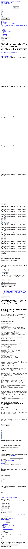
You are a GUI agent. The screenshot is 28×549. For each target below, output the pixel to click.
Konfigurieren (15, 545)
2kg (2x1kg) (6, 270)
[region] (14, 155)
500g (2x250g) (6, 273)
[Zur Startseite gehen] (5, 3)
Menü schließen (6, 18)
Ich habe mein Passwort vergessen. (8, 460)
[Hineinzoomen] (8, 223)
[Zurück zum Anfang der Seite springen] (2, 541)
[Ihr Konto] (2, 16)
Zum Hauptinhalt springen (6, 1)
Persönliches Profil (9, 23)
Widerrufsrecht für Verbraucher (10, 525)
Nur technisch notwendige (6, 545)
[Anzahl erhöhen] (9, 280)
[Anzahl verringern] (3, 280)
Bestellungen (20, 23)
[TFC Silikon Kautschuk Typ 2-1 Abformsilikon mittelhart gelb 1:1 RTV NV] (14, 58)
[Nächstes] (5, 204)
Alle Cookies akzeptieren (6, 546)
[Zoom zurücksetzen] (5, 223)
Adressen (15, 23)
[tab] (15, 291)
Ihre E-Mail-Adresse (5, 457)
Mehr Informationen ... (18, 543)
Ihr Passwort (4, 459)
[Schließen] (1, 221)
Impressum (5, 524)
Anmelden (3, 21)
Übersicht (3, 23)
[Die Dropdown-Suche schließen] (17, 7)
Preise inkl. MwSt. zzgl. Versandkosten (9, 260)
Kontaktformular (11, 518)
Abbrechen (3, 463)
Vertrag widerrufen (5, 519)
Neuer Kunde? (13, 455)
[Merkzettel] (1, 14)
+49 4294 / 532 (19, 514)
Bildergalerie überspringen (6, 56)
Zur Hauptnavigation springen (11, 2)
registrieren (5, 22)
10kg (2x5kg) (6, 272)
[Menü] (2, 5)
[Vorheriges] (2, 204)
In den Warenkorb (4, 282)
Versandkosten (23, 534)
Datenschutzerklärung (8, 529)
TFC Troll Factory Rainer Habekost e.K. (9, 52)
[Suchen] (14, 7)
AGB (4, 526)
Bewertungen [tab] (6, 293)
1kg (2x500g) (6, 269)
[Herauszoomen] (2, 223)
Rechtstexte (3, 521)
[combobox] (7, 8)
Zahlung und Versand (8, 527)
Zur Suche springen (16, 1)
